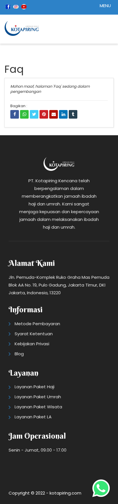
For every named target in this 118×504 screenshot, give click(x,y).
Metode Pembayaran (37, 324)
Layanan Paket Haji (34, 387)
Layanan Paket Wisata (38, 407)
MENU (105, 6)
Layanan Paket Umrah (38, 397)
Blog (19, 354)
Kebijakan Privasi (32, 344)
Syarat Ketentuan (34, 334)
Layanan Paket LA (33, 417)
